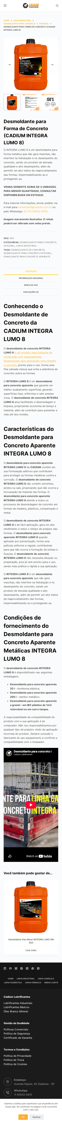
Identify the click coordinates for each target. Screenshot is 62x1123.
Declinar (37, 1117)
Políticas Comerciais (16, 1029)
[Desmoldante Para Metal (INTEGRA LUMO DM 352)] (31, 907)
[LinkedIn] (5, 968)
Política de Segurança (17, 1033)
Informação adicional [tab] (31, 278)
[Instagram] (21, 968)
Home (11, 978)
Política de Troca (14, 1059)
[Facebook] (10, 968)
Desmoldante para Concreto (38, 242)
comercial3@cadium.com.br (35, 207)
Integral (9, 245)
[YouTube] (27, 968)
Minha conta (51, 982)
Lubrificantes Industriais (18, 1003)
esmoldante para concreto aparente (27, 256)
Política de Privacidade (17, 1055)
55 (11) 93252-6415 (35, 211)
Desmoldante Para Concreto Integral (27, 253)
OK (23, 1117)
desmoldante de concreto (28, 250)
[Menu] (5, 5)
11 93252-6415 (23, 1094)
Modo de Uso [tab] (31, 285)
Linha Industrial (26, 245)
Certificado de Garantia (18, 1037)
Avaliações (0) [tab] (31, 292)
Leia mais (31, 950)
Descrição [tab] (31, 271)
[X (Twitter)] (16, 968)
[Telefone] (38, 968)
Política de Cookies (15, 1064)
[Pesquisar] (57, 5)
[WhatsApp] (32, 968)
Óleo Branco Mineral (16, 1011)
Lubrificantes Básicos (16, 1007)
